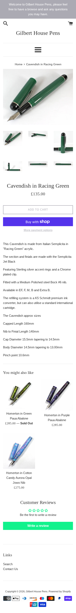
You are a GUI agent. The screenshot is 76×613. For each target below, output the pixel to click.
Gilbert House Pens (38, 33)
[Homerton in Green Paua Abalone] (19, 394)
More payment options (38, 230)
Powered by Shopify (60, 591)
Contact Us (10, 569)
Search (8, 564)
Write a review (38, 525)
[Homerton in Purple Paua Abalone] (57, 395)
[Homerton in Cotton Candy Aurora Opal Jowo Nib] (19, 451)
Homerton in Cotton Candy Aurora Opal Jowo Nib (19, 477)
